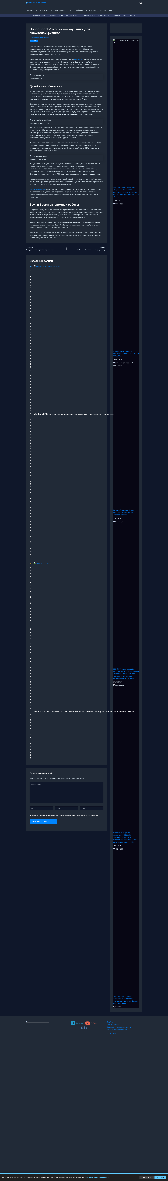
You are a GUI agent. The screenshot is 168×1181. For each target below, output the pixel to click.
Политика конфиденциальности (119, 1027)
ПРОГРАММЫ (91, 10)
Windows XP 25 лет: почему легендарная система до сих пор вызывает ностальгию (74, 414)
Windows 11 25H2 (72, 16)
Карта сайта (111, 1033)
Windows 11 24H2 (56, 16)
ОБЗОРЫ (33, 41)
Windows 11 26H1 (88, 16)
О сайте (110, 1022)
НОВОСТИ (31, 10)
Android (117, 16)
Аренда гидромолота (38, 189)
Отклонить (146, 1177)
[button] (140, 3)
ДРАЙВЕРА (79, 10)
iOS (124, 16)
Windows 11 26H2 (104, 16)
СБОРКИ (103, 10)
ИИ (71, 10)
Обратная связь (113, 1024)
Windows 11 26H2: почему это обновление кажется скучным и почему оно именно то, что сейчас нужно (84, 711)
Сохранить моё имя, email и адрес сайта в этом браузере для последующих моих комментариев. (65, 815)
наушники (78, 59)
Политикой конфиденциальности (97, 1177)
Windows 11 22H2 (39, 16)
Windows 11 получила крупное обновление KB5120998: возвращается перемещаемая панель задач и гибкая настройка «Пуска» (31, 413)
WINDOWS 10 (45, 10)
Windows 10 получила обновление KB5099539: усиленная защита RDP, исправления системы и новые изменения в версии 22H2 (125, 837)
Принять (160, 1177)
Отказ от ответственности (117, 1030)
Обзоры (132, 16)
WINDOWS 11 (60, 10)
